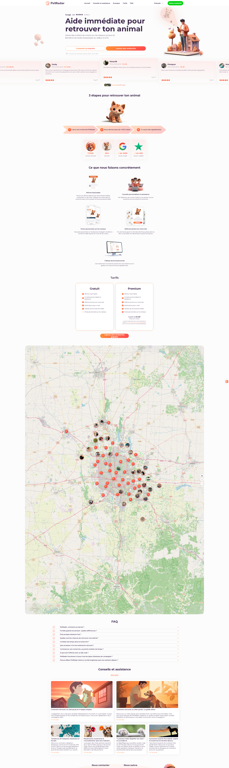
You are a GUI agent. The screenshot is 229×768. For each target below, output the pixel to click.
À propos (116, 3)
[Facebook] (226, 381)
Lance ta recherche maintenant (136, 322)
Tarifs (125, 3)
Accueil (87, 3)
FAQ (131, 3)
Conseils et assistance (101, 3)
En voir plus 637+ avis (118, 85)
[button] (157, 483)
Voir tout (114, 675)
